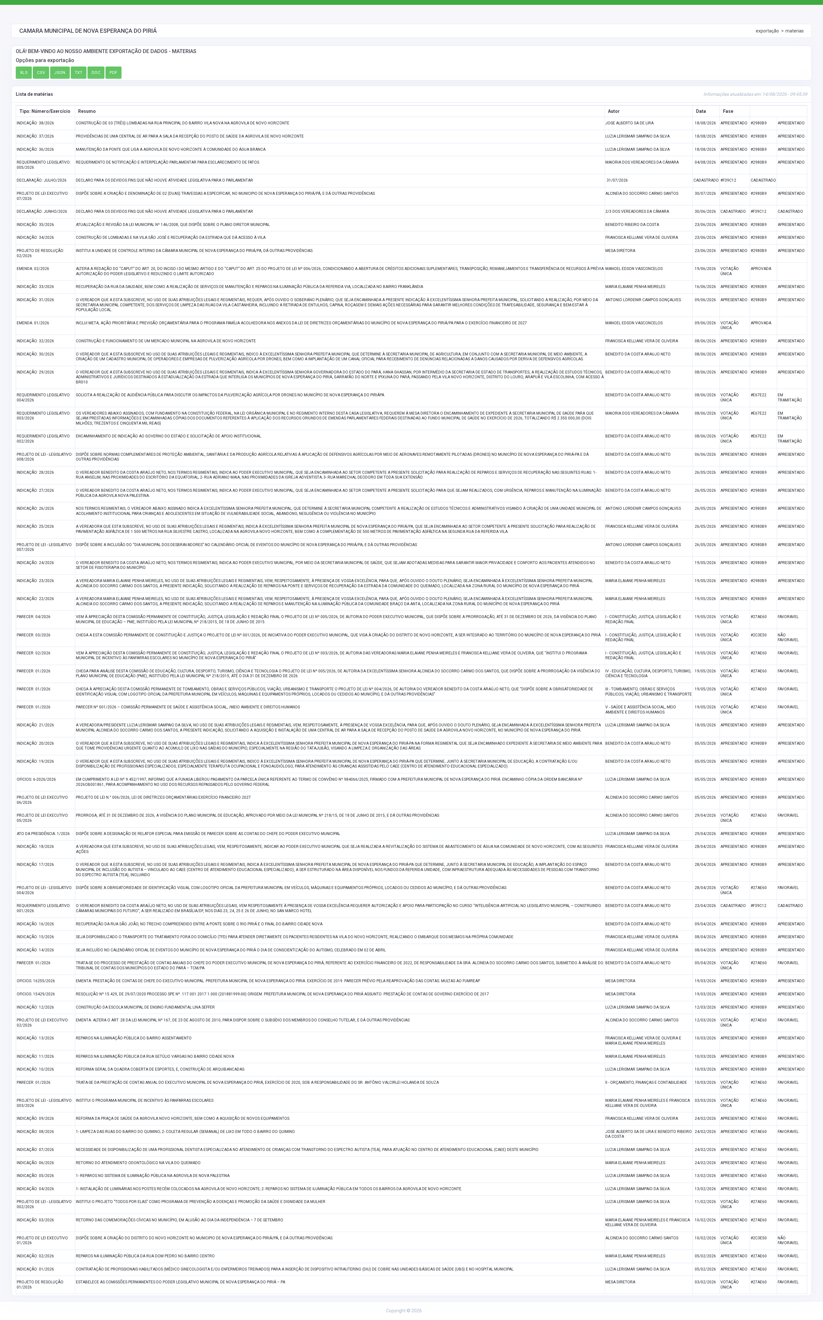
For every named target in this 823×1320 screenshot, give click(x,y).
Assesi (429, 1310)
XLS (24, 72)
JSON (60, 72)
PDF (113, 72)
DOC (96, 72)
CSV (41, 72)
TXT (78, 72)
